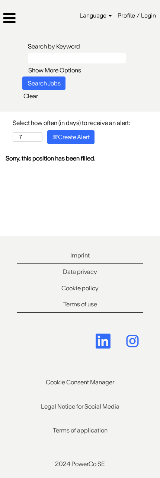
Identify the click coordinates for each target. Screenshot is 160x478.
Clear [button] (30, 96)
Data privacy (80, 271)
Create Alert (73, 137)
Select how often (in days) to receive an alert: (71, 122)
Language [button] (94, 15)
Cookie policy (80, 288)
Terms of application (80, 430)
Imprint (80, 255)
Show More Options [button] (54, 70)
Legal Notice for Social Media (80, 406)
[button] (26, 18)
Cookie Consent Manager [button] (80, 382)
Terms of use (80, 304)
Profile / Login (137, 15)
